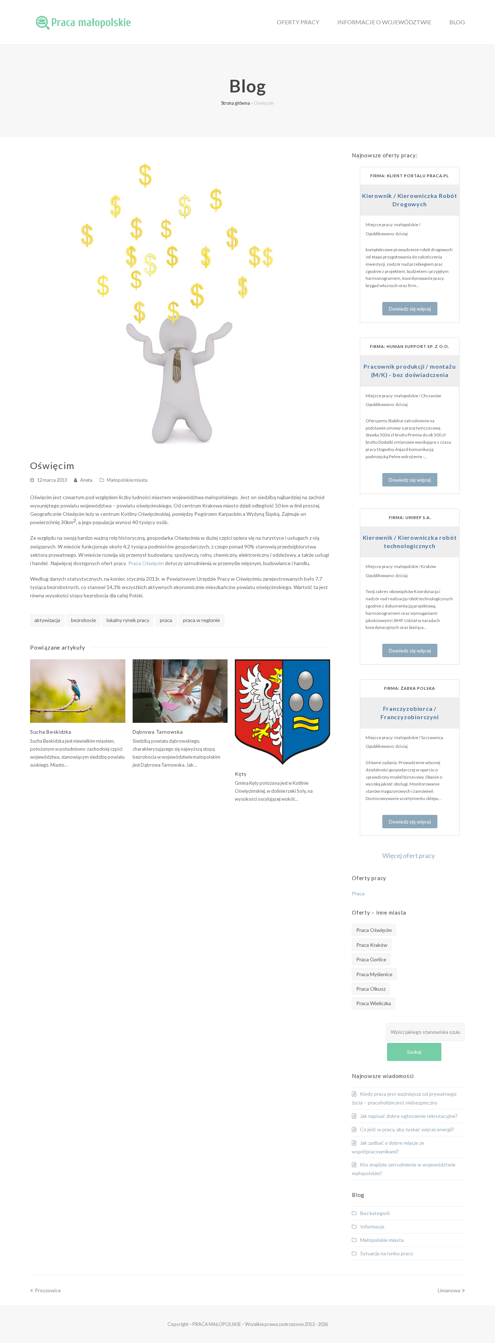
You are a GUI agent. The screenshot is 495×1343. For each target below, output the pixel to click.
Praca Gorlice (371, 959)
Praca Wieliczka (373, 1003)
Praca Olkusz (371, 989)
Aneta (86, 480)
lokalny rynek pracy (128, 620)
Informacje (372, 1226)
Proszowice (47, 1290)
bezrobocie (83, 620)
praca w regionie (201, 620)
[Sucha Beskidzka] (77, 691)
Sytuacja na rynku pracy (386, 1253)
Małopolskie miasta (127, 480)
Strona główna (235, 103)
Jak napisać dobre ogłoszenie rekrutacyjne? (409, 1116)
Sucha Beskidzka (50, 732)
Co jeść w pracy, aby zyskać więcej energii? (407, 1129)
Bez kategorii (375, 1213)
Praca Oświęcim (146, 563)
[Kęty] (282, 712)
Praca (358, 893)
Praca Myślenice (374, 974)
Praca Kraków (371, 945)
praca (166, 620)
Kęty (241, 774)
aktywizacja (47, 620)
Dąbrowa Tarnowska (158, 732)
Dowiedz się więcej (410, 309)
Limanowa (449, 1290)
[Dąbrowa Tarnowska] (180, 691)
